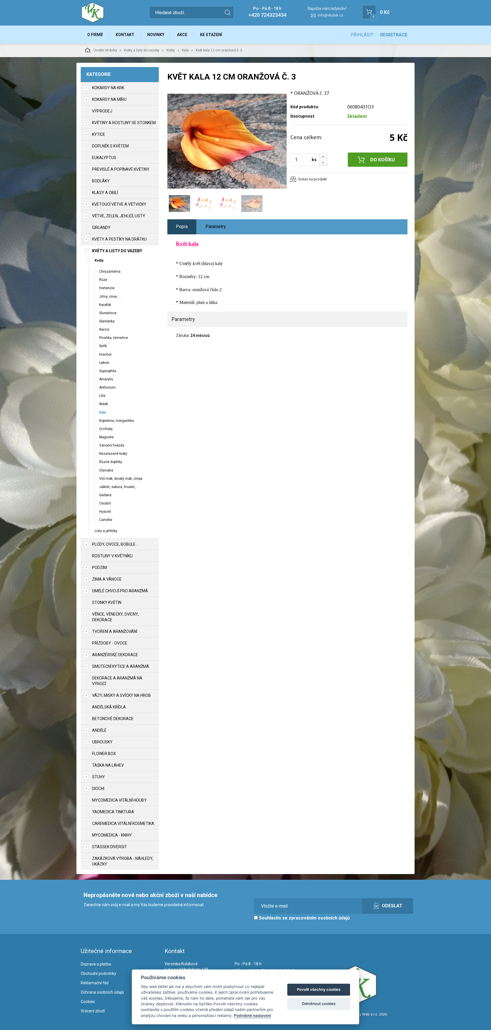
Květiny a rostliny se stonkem (124, 122)
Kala (185, 50)
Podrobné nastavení (252, 1015)
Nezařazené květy (113, 454)
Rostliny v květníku (112, 556)
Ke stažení (211, 34)
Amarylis (106, 379)
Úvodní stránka (105, 50)
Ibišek (103, 404)
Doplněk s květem (110, 146)
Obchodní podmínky (98, 973)
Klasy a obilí (105, 192)
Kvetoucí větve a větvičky (119, 204)
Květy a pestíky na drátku (119, 239)
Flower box (104, 753)
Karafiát (105, 305)
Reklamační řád (95, 983)
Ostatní (105, 503)
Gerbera (105, 495)
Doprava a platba (96, 964)
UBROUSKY (102, 742)
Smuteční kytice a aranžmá (120, 666)
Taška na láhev (108, 765)
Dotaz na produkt (312, 179)
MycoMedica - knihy (112, 835)
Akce (182, 34)
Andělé (99, 730)
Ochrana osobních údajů (102, 992)
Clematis (106, 470)
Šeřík (103, 346)
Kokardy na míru (109, 99)
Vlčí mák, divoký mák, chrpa (120, 479)
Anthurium (107, 387)
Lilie (102, 396)
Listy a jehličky (106, 531)
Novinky (155, 34)
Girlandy (101, 227)
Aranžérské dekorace (115, 654)
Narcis (104, 329)
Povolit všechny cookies (318, 989)
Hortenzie (107, 288)
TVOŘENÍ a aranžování (114, 631)
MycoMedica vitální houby (119, 800)
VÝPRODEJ (102, 111)
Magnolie (106, 437)
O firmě (95, 34)
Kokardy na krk (108, 88)
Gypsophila (107, 371)
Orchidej (106, 429)
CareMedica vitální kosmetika (123, 823)
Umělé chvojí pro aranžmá (120, 591)
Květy (171, 50)
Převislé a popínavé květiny (120, 169)
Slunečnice (107, 313)
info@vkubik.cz (330, 15)
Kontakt (125, 34)
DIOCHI (98, 788)
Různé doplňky (110, 462)
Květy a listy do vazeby (141, 50)
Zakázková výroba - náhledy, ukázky (122, 861)
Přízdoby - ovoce (109, 643)
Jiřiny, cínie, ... (110, 297)
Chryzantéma (109, 272)
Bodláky (101, 181)
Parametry (215, 226)
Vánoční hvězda (111, 445)
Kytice (98, 134)
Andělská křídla (109, 707)
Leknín (104, 363)
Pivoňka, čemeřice (113, 338)
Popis (182, 226)
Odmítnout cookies (319, 1003)
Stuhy (98, 777)
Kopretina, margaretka (116, 421)
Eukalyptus (104, 157)
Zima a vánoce (107, 579)
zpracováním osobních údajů (319, 918)
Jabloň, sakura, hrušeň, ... (119, 487)
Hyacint (105, 512)
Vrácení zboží (93, 1011)
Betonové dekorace (113, 718)
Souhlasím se (304, 918)
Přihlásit (362, 34)
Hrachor (105, 354)
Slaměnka (107, 321)
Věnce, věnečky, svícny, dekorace (115, 617)
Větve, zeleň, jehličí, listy (118, 216)
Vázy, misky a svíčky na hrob (121, 695)
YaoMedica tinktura (113, 812)
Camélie (105, 520)
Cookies (88, 1001)
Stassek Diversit (109, 847)
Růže (103, 280)
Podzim (99, 567)
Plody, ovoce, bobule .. (115, 544)
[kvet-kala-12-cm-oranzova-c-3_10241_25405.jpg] (227, 141)
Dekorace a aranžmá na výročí (117, 681)
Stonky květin (106, 602)
